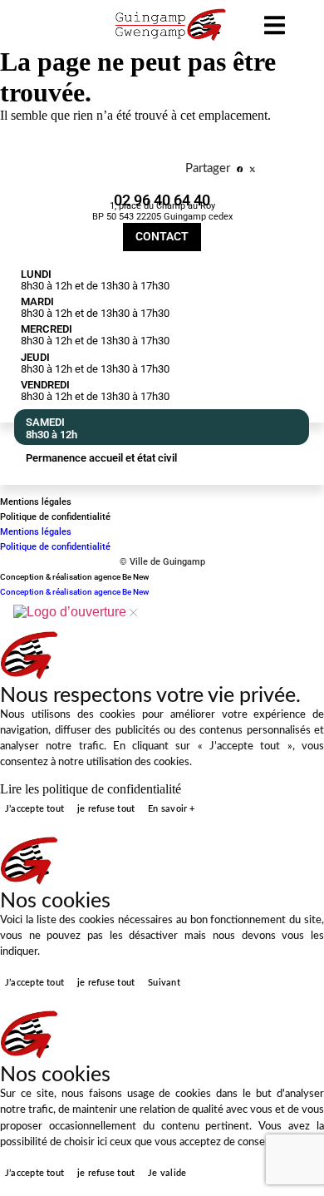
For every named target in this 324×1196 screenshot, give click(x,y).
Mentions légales (35, 502)
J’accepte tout (34, 808)
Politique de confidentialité (55, 517)
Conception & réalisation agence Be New (74, 576)
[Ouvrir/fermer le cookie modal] (75, 612)
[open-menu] (274, 27)
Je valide (167, 1173)
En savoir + (171, 808)
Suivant (164, 982)
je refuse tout (106, 808)
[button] (240, 170)
